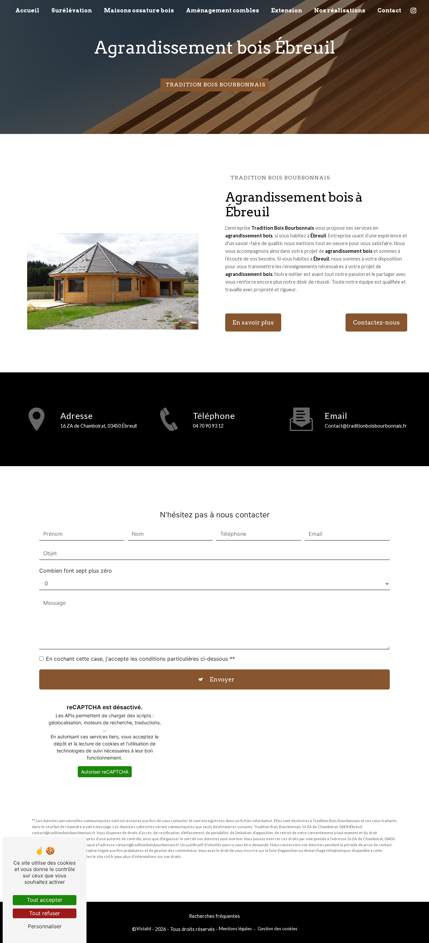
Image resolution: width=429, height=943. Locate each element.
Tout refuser (44, 913)
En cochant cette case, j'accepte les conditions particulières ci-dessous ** (140, 658)
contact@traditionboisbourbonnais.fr (366, 426)
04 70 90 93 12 (208, 426)
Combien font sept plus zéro (75, 570)
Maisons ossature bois (139, 10)
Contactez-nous (376, 322)
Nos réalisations (339, 10)
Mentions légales (235, 928)
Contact (389, 10)
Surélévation (71, 10)
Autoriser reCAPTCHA (104, 772)
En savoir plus (253, 322)
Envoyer (222, 679)
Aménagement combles (222, 10)
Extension (286, 10)
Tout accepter (44, 899)
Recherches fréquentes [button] (214, 916)
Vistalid (143, 928)
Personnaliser (45, 926)
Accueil (27, 10)
